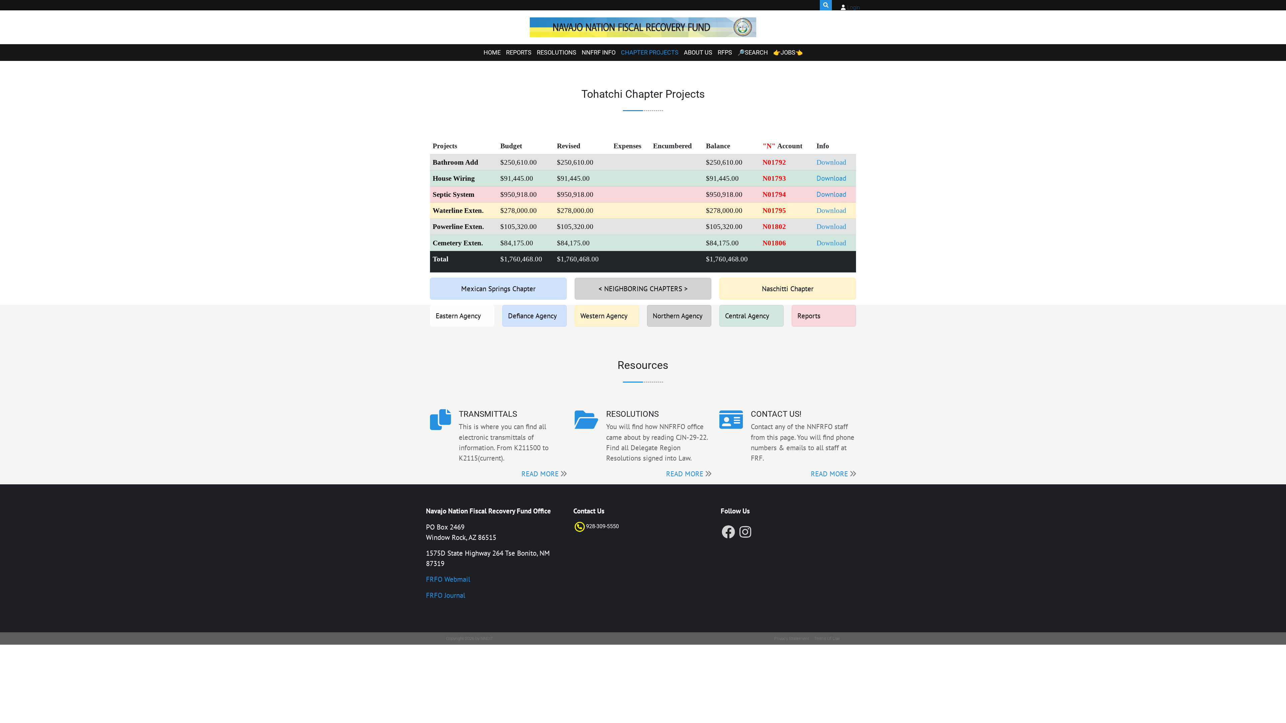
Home (492, 52)
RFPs (725, 52)
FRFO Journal (445, 595)
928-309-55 (599, 526)
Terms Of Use (827, 638)
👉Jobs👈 (788, 52)
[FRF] (643, 27)
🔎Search (752, 52)
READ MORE (540, 473)
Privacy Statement (791, 638)
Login (853, 7)
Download (831, 178)
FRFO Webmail (448, 579)
